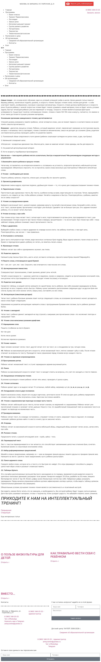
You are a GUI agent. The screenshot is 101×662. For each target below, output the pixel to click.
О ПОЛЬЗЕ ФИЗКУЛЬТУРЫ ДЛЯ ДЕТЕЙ (22, 556)
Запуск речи (14, 22)
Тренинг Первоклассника (19, 17)
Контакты (12, 43)
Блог (7, 45)
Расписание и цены (13, 36)
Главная (8, 10)
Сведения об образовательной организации (26, 41)
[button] (35, 47)
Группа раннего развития (19, 26)
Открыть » (5, 562)
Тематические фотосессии (19, 33)
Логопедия (13, 19)
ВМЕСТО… (8, 593)
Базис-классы (14, 15)
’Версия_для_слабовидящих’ (81, 4)
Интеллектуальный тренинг (19, 24)
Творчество (13, 31)
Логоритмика (14, 29)
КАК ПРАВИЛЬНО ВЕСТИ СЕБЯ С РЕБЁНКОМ (72, 555)
